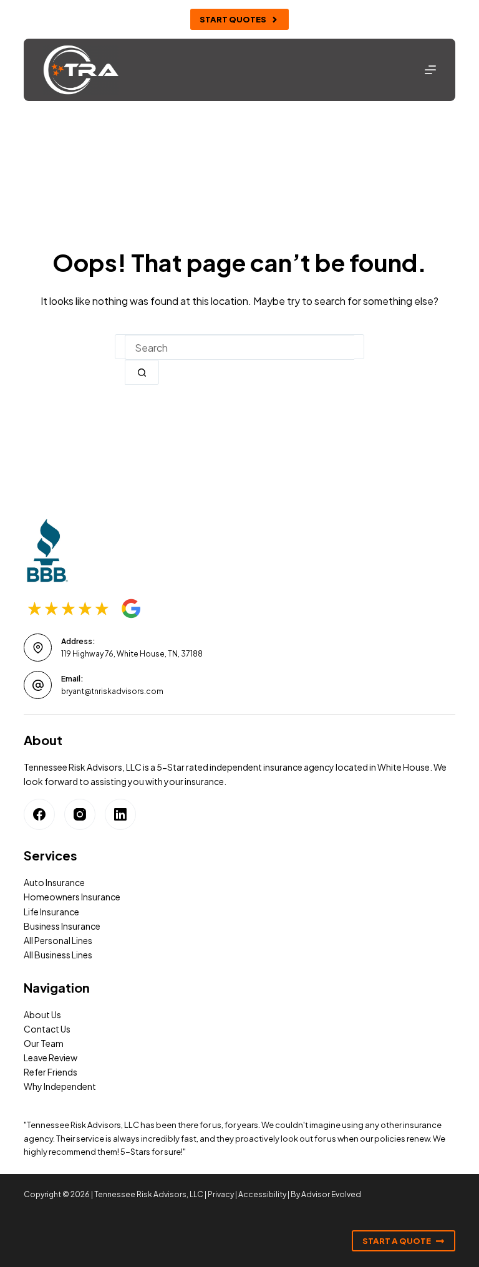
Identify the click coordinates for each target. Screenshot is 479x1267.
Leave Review (50, 1057)
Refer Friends (50, 1071)
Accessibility (262, 1194)
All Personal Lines (58, 940)
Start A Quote (396, 1241)
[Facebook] (39, 814)
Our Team (44, 1043)
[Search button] (142, 372)
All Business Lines (58, 954)
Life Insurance (51, 911)
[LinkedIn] (120, 814)
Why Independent (60, 1086)
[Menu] (430, 69)
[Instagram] (79, 814)
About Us (42, 1014)
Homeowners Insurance (72, 896)
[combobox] (239, 347)
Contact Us (47, 1028)
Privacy (221, 1194)
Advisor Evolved (331, 1194)
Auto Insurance (54, 882)
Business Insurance (62, 926)
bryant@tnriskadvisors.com (112, 691)
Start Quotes (233, 19)
